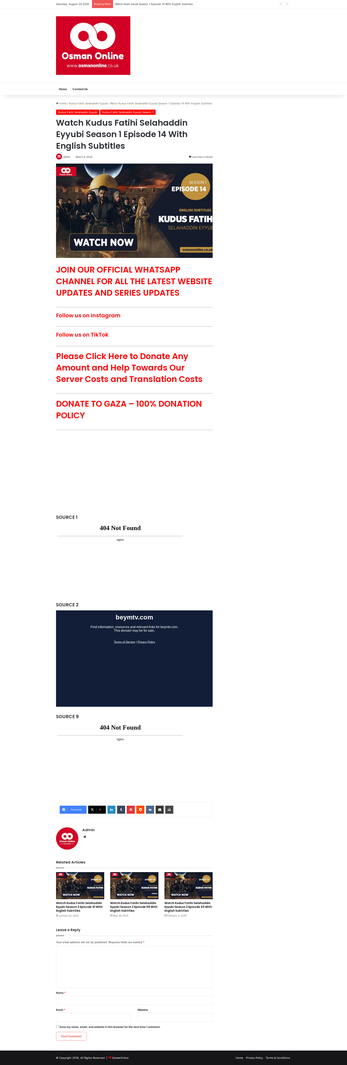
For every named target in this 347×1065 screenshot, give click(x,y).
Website (143, 1009)
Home (63, 89)
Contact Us (80, 89)
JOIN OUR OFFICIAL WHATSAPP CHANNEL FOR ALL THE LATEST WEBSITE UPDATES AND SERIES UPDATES (134, 281)
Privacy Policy (254, 1057)
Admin (88, 829)
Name (61, 992)
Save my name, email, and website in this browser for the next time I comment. (109, 1026)
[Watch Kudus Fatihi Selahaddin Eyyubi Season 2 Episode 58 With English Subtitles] (134, 885)
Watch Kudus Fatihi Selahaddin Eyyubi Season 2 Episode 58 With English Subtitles (133, 907)
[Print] (169, 810)
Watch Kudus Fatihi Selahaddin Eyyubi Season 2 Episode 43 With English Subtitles (188, 907)
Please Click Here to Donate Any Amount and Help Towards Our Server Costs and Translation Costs (130, 367)
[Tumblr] (121, 810)
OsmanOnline (120, 1057)
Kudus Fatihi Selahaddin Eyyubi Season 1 (127, 112)
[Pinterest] (131, 810)
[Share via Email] (160, 810)
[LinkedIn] (111, 810)
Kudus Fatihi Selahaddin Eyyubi (88, 103)
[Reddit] (140, 810)
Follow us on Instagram (88, 315)
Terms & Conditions (278, 1057)
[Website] (84, 836)
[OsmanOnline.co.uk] (93, 45)
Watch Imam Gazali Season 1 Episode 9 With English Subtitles (153, 4)
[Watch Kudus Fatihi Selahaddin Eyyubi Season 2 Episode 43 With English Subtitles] (188, 885)
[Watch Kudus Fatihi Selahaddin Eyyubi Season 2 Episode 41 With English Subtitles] (80, 885)
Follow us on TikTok (82, 334)
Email (60, 1009)
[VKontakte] (150, 810)
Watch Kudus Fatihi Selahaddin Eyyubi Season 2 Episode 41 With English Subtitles (79, 907)
